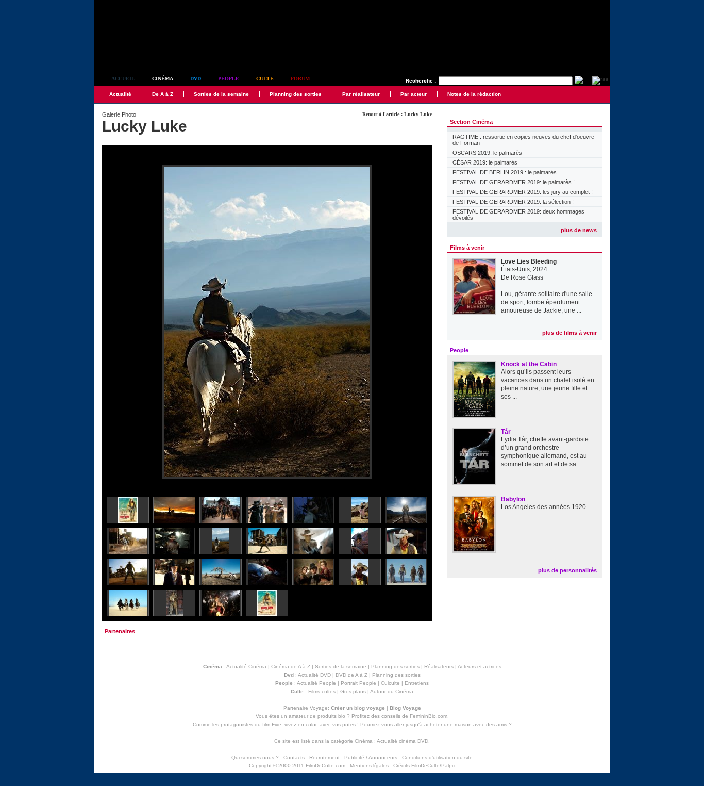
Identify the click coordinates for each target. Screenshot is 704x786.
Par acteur (413, 94)
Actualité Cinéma (246, 666)
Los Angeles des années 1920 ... (546, 507)
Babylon (513, 499)
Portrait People (358, 683)
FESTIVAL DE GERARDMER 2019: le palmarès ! (513, 182)
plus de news (579, 230)
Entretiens (417, 683)
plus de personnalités (567, 570)
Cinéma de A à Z (290, 666)
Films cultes (322, 691)
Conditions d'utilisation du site (437, 757)
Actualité (120, 94)
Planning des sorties (296, 94)
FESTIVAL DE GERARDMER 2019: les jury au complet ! (522, 192)
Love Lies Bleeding (529, 261)
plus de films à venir (569, 333)
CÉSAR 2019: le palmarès (484, 162)
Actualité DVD (314, 675)
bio (341, 716)
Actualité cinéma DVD (402, 741)
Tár (506, 431)
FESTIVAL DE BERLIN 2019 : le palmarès (504, 172)
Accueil (123, 78)
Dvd (195, 78)
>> (417, 322)
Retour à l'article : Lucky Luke (397, 114)
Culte (265, 78)
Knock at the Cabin (529, 364)
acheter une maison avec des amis (465, 724)
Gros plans (353, 691)
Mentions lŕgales (369, 765)
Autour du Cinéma (391, 691)
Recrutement (324, 757)
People (228, 78)
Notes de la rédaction (474, 94)
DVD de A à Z (351, 675)
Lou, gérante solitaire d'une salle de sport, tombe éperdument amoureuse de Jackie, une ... (546, 302)
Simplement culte (151, 51)
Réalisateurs (439, 666)
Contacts (294, 757)
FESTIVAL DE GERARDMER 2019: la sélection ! (513, 202)
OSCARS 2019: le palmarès (487, 153)
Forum (300, 78)
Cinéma (162, 78)
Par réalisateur (361, 94)
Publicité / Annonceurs (370, 757)
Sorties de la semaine (221, 94)
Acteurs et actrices (479, 666)
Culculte (390, 683)
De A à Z (162, 94)
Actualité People (316, 683)
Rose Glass (527, 277)
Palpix (448, 765)
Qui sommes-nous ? (255, 757)
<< (116, 322)
